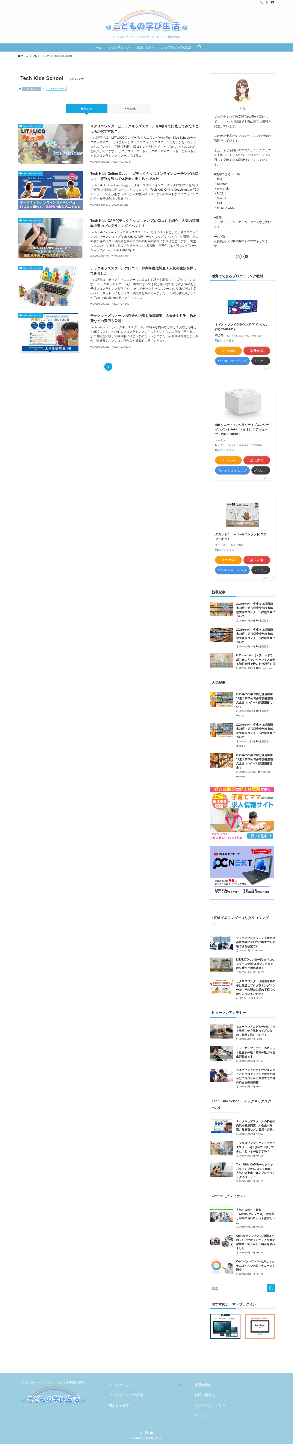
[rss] (267, 2)
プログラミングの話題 (126, 1395)
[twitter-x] (261, 2)
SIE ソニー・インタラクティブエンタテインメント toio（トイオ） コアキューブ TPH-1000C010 (242, 429)
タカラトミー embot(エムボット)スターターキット (242, 536)
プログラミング (31, 88)
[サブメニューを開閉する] (181, 1385)
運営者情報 (203, 1385)
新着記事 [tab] (87, 109)
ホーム (200, 1415)
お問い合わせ (205, 1395)
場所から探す (119, 1405)
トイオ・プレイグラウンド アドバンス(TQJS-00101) (241, 327)
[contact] (272, 2)
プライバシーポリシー (212, 1405)
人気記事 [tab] (130, 109)
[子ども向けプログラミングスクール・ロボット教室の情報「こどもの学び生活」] (146, 21)
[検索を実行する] (271, 1288)
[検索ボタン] (199, 47)
